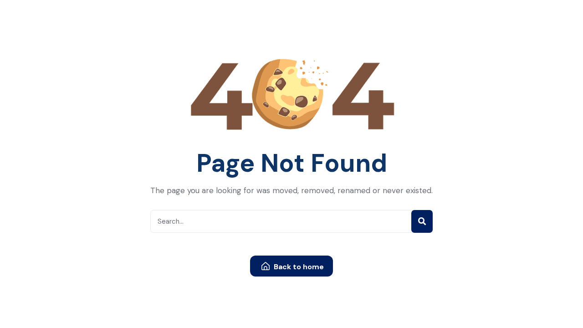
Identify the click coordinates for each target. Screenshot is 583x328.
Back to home (298, 267)
